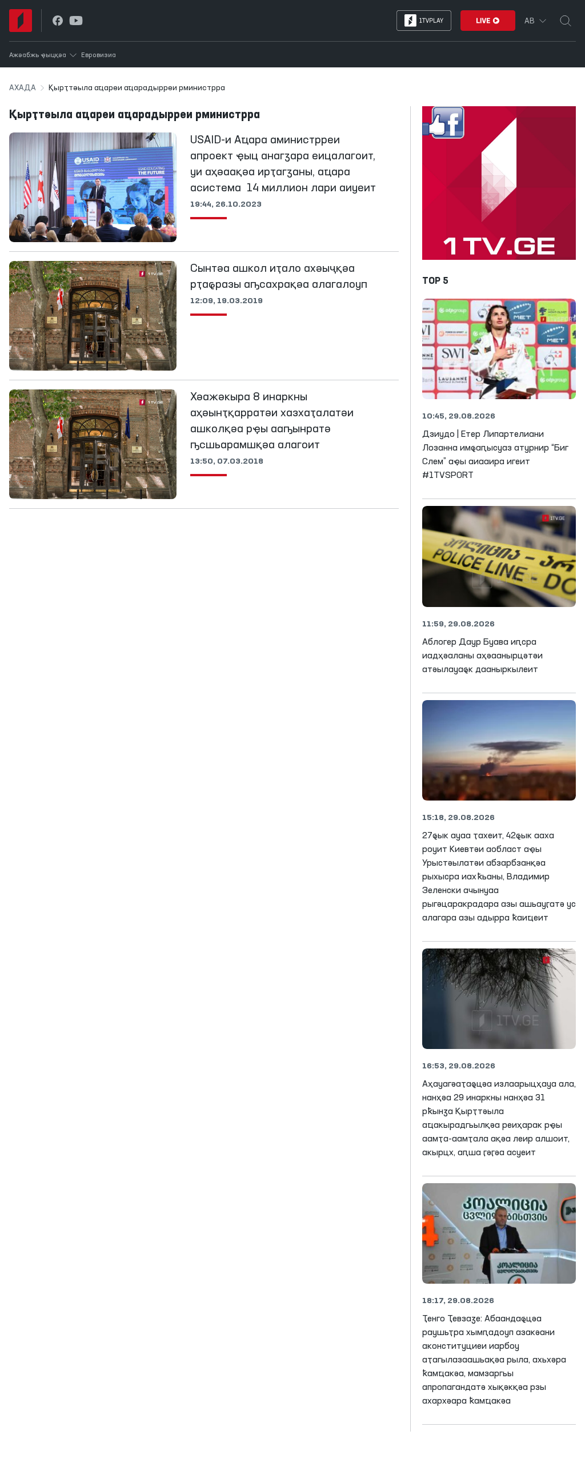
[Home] (20, 20)
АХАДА (22, 88)
